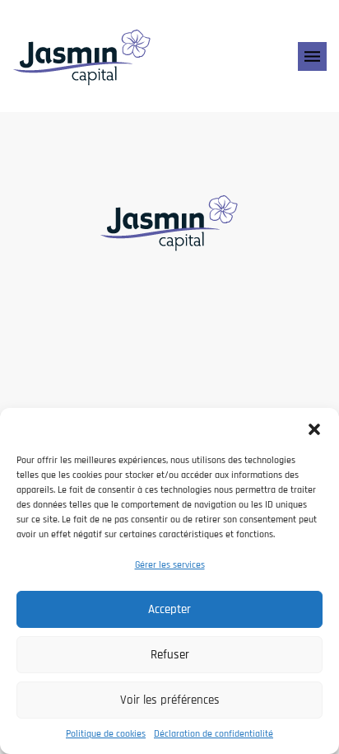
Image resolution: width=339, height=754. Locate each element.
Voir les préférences (170, 700)
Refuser (170, 655)
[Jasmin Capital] (82, 56)
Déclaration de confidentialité (213, 734)
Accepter (169, 609)
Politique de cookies (106, 734)
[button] (314, 428)
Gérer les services (170, 565)
